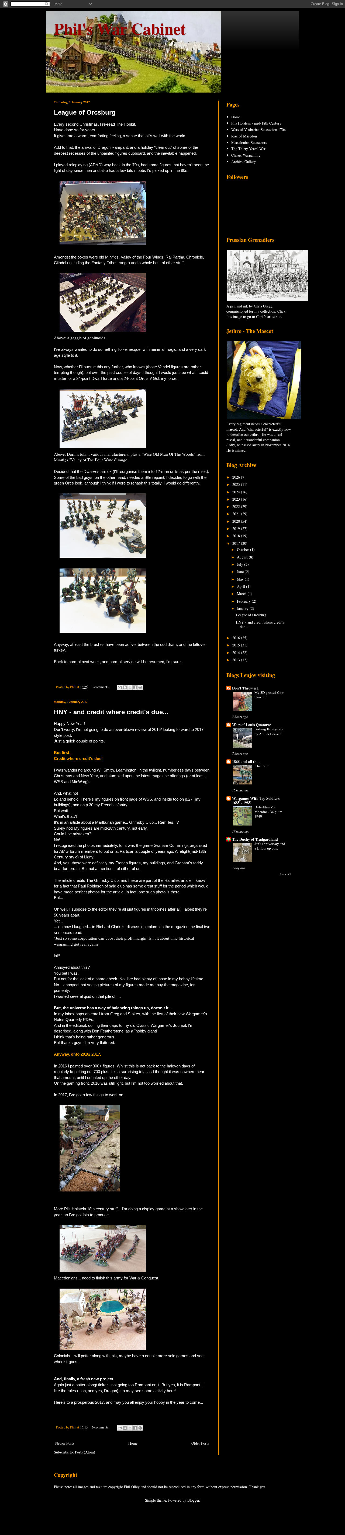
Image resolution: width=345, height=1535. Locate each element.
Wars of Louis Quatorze (251, 724)
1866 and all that (246, 761)
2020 (236, 521)
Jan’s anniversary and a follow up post (269, 846)
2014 (236, 652)
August (243, 557)
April (241, 586)
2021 (236, 513)
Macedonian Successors (249, 142)
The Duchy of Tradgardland (255, 839)
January (243, 608)
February (244, 601)
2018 (236, 535)
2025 (236, 484)
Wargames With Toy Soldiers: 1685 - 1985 (256, 800)
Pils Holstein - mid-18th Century (256, 123)
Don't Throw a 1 (245, 688)
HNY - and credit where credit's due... (111, 712)
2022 (236, 506)
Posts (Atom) (85, 1452)
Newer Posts (64, 1443)
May (241, 579)
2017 (236, 543)
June (241, 571)
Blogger (193, 1500)
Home (132, 1443)
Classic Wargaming (245, 155)
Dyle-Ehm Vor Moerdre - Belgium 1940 (268, 812)
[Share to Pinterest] (140, 687)
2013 (236, 659)
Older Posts (200, 1443)
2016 (236, 637)
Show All (285, 874)
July (240, 564)
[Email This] (119, 687)
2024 (236, 491)
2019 (236, 528)
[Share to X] (130, 687)
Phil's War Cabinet (120, 28)
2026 (236, 477)
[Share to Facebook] (135, 687)
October (243, 549)
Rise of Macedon (244, 136)
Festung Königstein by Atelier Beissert (268, 731)
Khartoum (261, 765)
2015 (236, 645)
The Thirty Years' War (248, 148)
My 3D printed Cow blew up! (269, 694)
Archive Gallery (243, 161)
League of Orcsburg (85, 112)
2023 (236, 499)
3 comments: (101, 687)
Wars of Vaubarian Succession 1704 (258, 129)
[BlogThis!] (124, 687)
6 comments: (101, 1427)
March (242, 593)
